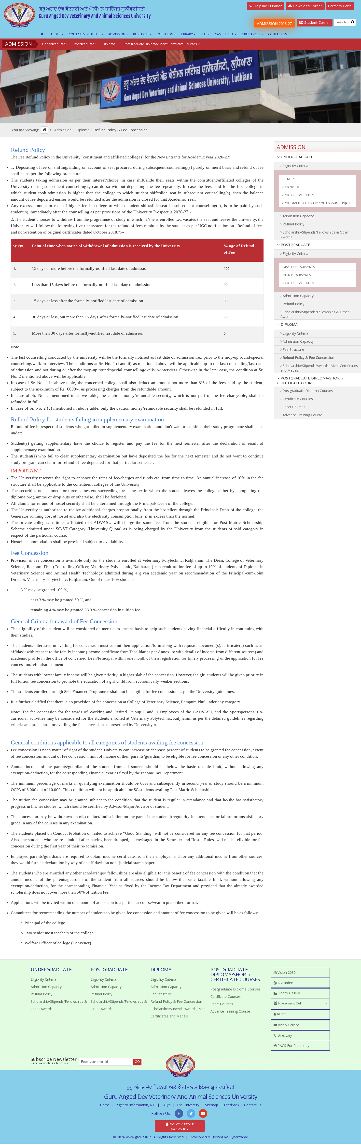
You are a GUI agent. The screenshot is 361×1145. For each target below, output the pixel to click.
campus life (225, 34)
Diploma (109, 44)
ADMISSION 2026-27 (274, 24)
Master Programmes (299, 267)
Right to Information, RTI (135, 1105)
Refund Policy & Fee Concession (308, 357)
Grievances (251, 34)
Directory (284, 1035)
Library (187, 34)
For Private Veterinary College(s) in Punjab (316, 203)
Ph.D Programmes (297, 275)
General (289, 179)
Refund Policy (293, 224)
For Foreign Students (300, 195)
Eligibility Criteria (295, 165)
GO (137, 1062)
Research (141, 34)
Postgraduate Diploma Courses (307, 390)
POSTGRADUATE (295, 244)
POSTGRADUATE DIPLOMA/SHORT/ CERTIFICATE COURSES (310, 380)
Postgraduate (84, 44)
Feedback (231, 1105)
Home (105, 1105)
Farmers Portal (340, 6)
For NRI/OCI (292, 187)
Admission (117, 34)
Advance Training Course (302, 415)
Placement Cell (289, 1003)
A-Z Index (285, 982)
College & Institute (85, 34)
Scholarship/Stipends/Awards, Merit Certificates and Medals (319, 368)
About (56, 34)
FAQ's (166, 1105)
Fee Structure (293, 349)
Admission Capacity (298, 216)
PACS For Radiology (293, 1045)
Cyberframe (238, 1137)
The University (188, 1105)
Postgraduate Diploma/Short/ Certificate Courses (161, 44)
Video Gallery (288, 1025)
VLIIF (204, 34)
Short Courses (293, 406)
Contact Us (277, 34)
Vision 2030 (286, 972)
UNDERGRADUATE (296, 156)
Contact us (252, 1105)
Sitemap (211, 1105)
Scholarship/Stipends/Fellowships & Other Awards (314, 234)
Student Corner (316, 22)
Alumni (281, 1014)
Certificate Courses (297, 398)
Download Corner (307, 5)
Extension (165, 34)
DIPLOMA (288, 324)
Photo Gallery (288, 993)
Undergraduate (54, 44)
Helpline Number (267, 5)
